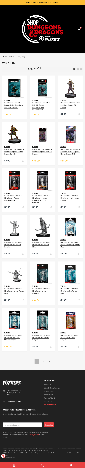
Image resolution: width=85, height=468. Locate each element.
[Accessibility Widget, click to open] (3, 456)
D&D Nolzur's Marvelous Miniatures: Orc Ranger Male (69, 291)
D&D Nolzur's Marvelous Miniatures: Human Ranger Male (14, 291)
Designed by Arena (9, 458)
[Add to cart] (79, 114)
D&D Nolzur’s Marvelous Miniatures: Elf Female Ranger (41, 337)
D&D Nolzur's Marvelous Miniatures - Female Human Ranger (13, 198)
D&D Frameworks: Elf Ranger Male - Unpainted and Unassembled (13, 105)
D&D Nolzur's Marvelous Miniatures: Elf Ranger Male (41, 244)
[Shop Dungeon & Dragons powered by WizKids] (42, 29)
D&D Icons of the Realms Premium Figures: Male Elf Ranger (42, 151)
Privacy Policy (34, 435)
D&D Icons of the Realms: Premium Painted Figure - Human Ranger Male (70, 151)
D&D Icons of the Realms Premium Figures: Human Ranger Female (14, 151)
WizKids (7, 100)
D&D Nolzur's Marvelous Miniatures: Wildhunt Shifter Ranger (13, 337)
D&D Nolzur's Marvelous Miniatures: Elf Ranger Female (13, 244)
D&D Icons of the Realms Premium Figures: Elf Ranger (70, 105)
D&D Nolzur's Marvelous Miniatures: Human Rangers (41, 291)
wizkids (11, 57)
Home (5, 57)
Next (49, 361)
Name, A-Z (37, 68)
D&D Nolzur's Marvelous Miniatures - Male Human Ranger (69, 198)
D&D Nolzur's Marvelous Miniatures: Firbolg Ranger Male (70, 244)
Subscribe (49, 425)
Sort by (30, 69)
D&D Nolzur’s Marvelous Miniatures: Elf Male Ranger (69, 337)
